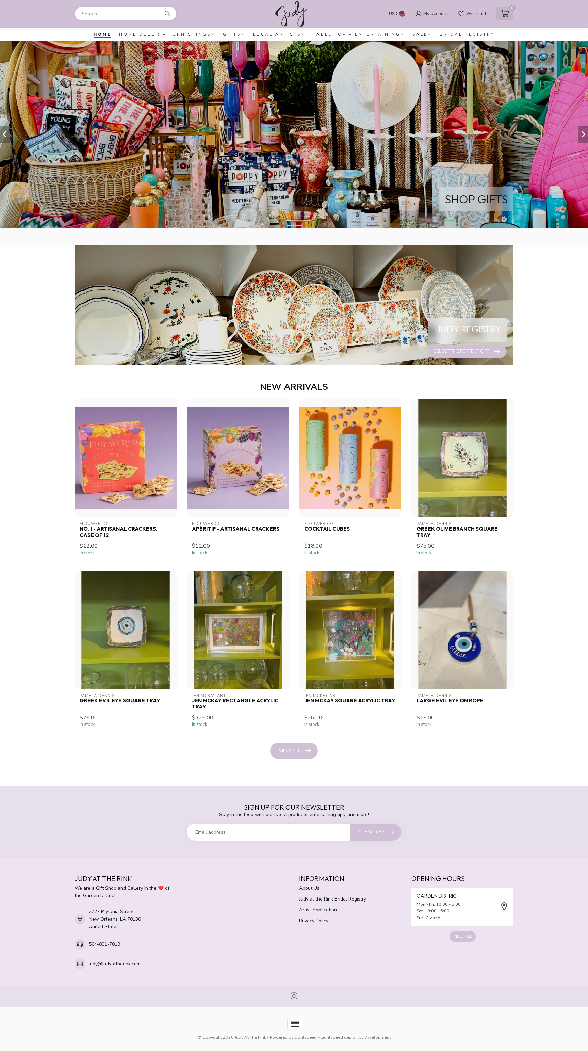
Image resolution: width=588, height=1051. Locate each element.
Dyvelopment (377, 1037)
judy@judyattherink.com (115, 963)
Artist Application (318, 910)
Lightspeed (305, 1037)
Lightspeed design (339, 1037)
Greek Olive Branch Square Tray (457, 532)
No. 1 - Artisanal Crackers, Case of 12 (118, 532)
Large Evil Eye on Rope (450, 701)
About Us (309, 888)
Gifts (232, 34)
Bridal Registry (467, 34)
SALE (420, 34)
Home (102, 34)
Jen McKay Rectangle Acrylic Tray (235, 704)
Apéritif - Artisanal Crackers (235, 529)
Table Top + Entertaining (357, 34)
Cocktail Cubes (327, 529)
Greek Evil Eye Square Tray (120, 701)
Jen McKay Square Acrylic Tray (349, 701)
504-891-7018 (104, 944)
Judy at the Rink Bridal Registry (332, 899)
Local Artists (277, 34)
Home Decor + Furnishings (165, 34)
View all (289, 750)
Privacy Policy (313, 921)
